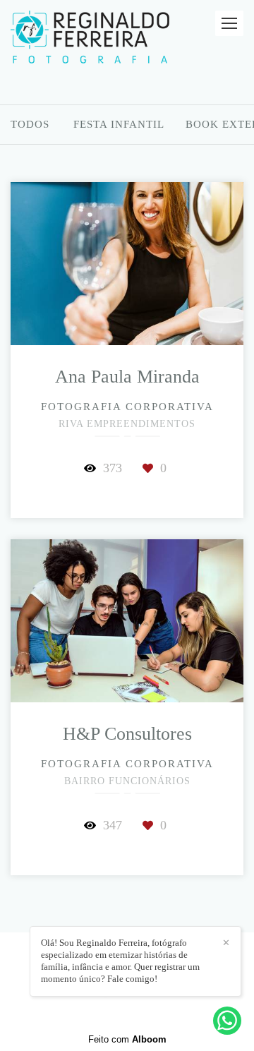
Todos (30, 124)
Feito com (127, 1039)
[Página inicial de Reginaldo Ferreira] (90, 38)
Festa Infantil (118, 124)
